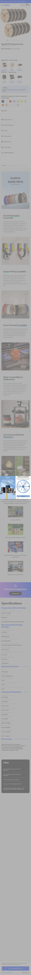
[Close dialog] (30, 476)
